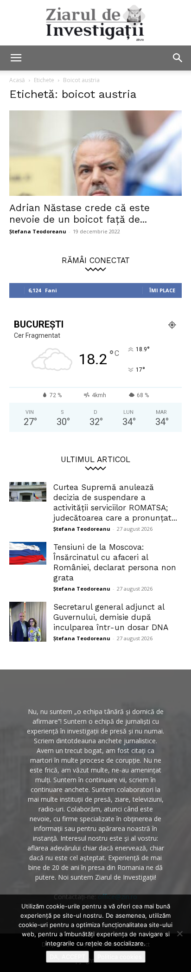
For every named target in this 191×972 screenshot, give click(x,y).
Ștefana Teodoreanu (37, 231)
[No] (179, 933)
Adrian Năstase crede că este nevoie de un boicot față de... (79, 213)
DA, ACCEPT (67, 956)
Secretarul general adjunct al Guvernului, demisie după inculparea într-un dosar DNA (110, 617)
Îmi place (162, 290)
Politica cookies (119, 956)
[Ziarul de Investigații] (95, 22)
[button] (16, 58)
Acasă (17, 80)
